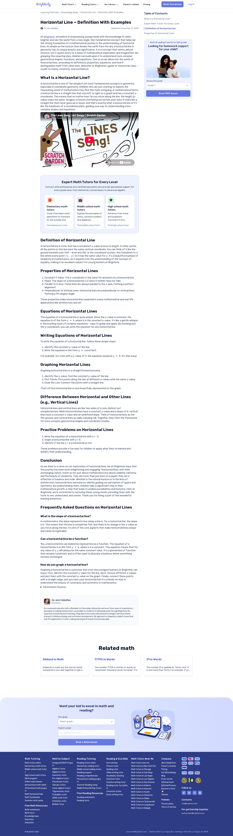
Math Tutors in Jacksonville (143, 801)
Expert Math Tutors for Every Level (161, 23)
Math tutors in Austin (140, 792)
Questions (29, 819)
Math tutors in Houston (141, 789)
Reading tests (83, 800)
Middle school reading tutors (89, 769)
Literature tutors (113, 791)
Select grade (66, 721)
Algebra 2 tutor (59, 772)
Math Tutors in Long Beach (142, 805)
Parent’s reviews (168, 766)
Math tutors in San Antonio (143, 782)
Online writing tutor (114, 772)
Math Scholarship (32, 797)
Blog (163, 776)
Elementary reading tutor (88, 766)
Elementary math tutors (35, 766)
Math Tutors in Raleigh (140, 808)
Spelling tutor (112, 769)
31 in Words (154, 659)
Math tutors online (33, 763)
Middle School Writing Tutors (89, 788)
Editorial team (167, 782)
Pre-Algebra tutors (60, 778)
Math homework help (34, 794)
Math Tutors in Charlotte (142, 795)
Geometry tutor (59, 775)
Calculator (29, 822)
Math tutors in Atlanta (141, 785)
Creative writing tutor (116, 782)
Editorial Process (168, 785)
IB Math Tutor (58, 804)
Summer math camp (34, 800)
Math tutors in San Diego (142, 772)
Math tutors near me (140, 763)
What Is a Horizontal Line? (157, 19)
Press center (167, 779)
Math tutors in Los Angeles (142, 779)
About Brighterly (168, 763)
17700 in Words (105, 659)
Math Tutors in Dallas (140, 798)
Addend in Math (53, 659)
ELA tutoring (111, 763)
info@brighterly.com (189, 803)
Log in (191, 4)
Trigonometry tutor (60, 791)
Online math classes (33, 782)
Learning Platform (49, 12)
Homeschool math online (35, 785)
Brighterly (49, 36)
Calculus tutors (59, 785)
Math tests (30, 813)
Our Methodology (168, 772)
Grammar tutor (113, 779)
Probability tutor (59, 794)
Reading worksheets (86, 797)
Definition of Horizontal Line (160, 28)
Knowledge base (32, 816)
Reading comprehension (87, 776)
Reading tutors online (86, 763)
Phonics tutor (112, 766)
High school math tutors (35, 775)
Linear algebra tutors (61, 788)
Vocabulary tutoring (115, 776)
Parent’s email (64, 728)
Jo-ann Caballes (51, 28)
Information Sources (54, 587)
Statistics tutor (59, 801)
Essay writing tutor (114, 794)
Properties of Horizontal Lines (159, 33)
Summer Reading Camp (87, 785)
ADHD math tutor (60, 798)
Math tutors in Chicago (141, 769)
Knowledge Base (69, 12)
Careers (164, 794)
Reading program (84, 772)
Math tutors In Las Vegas (142, 776)
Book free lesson (172, 4)
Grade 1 (151, 85)
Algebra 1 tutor (58, 769)
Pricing (164, 769)
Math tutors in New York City (143, 766)
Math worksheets (32, 810)
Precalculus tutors (60, 782)
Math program (31, 778)
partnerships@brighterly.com (193, 813)
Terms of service (168, 807)
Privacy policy (167, 804)
